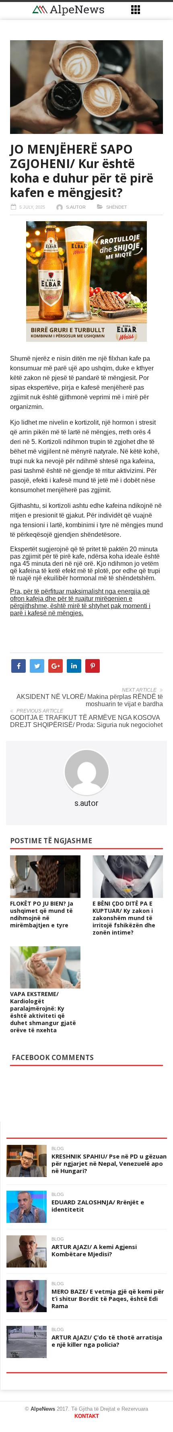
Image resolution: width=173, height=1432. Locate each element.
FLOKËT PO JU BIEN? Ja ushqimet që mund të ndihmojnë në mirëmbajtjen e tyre (41, 914)
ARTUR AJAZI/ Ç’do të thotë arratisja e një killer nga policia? (106, 1340)
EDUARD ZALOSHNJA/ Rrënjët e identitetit (97, 1205)
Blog (57, 1148)
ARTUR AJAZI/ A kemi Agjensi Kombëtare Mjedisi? (94, 1250)
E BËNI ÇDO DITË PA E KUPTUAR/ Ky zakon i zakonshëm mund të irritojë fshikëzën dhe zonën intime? (124, 918)
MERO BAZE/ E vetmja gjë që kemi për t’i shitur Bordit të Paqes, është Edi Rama (107, 1298)
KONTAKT (86, 1416)
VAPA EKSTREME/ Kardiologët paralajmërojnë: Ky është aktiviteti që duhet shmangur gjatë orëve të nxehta (43, 1012)
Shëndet (116, 207)
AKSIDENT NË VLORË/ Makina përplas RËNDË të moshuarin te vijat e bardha (89, 700)
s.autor (76, 207)
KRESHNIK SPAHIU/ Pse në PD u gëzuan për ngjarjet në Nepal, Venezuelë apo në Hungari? (109, 1163)
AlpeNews (43, 1409)
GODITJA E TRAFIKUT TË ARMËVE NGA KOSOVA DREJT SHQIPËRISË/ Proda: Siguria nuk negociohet (86, 721)
